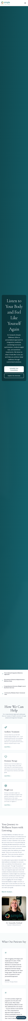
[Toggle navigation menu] (25, 3)
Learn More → (7, 747)
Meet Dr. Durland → (7, 892)
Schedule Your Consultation (14, 369)
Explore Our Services (14, 375)
